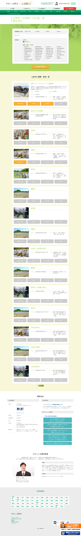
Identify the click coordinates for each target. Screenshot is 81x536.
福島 (42, 497)
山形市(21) (27, 41)
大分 (47, 506)
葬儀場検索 (57, 8)
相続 (51, 11)
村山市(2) (59, 53)
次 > (42, 385)
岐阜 (52, 500)
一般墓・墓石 (28, 31)
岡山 (52, 503)
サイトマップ (13, 523)
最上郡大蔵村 (49, 56)
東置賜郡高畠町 (28, 51)
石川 (32, 500)
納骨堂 (47, 31)
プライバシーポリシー (15, 517)
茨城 (47, 497)
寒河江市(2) (38, 58)
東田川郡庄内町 (49, 51)
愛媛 (18, 506)
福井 (37, 500)
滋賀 (13, 503)
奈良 (32, 503)
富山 (28, 500)
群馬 (57, 497)
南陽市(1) (59, 58)
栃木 (52, 497)
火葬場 (15, 11)
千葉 (66, 497)
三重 (66, 500)
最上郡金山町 (38, 54)
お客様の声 (42, 8)
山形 (37, 497)
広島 (57, 503)
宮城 (28, 497)
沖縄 (62, 506)
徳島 (66, 503)
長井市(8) (48, 46)
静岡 (57, 500)
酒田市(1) (59, 46)
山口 (62, 503)
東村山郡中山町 (49, 53)
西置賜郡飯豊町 (28, 48)
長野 (47, 500)
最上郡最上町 (28, 56)
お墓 (30, 11)
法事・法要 (23, 11)
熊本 (42, 506)
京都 (18, 503)
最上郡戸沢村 (38, 56)
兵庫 (28, 503)
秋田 (32, 497)
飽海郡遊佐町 (38, 46)
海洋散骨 (37, 11)
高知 (23, 506)
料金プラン (27, 8)
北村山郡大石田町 (28, 59)
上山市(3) (37, 59)
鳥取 (42, 503)
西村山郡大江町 (49, 50)
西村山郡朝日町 (38, 50)
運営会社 (72, 11)
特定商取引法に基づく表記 (16, 518)
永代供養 (37, 31)
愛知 (62, 500)
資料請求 (65, 11)
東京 (13, 500)
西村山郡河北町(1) (29, 50)
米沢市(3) (59, 50)
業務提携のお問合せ (15, 521)
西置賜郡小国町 (49, 48)
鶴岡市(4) (27, 46)
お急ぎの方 (71, 8)
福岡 (28, 506)
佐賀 (32, 506)
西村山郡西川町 (60, 48)
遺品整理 (44, 11)
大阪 (23, 503)
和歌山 (37, 503)
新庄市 (58, 56)
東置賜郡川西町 (38, 51)
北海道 (13, 497)
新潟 (23, 500)
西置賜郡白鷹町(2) (39, 48)
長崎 (37, 506)
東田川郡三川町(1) (61, 51)
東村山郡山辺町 (38, 53)
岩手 (23, 497)
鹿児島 (57, 506)
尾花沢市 (27, 58)
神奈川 (18, 500)
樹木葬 (58, 31)
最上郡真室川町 (60, 54)
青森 (18, 497)
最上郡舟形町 (49, 54)
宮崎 (52, 506)
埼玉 (62, 497)
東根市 (26, 53)
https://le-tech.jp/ (20, 412)
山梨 (42, 500)
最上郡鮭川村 (28, 54)
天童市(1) (48, 58)
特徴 (13, 8)
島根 (47, 503)
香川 (13, 506)
